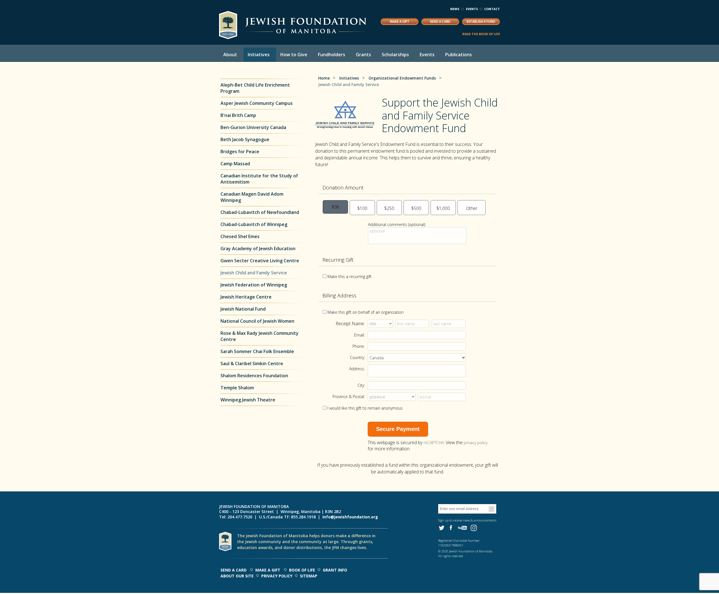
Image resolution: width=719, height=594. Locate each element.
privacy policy (476, 442)
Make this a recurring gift (349, 276)
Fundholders (331, 54)
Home (324, 78)
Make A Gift (267, 570)
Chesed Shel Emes (240, 236)
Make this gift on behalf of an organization (365, 312)
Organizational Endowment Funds (402, 78)
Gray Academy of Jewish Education (257, 248)
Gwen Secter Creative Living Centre (259, 261)
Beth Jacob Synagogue (245, 139)
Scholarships (395, 54)
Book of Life (302, 570)
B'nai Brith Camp (238, 115)
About (230, 54)
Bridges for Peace (239, 151)
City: (361, 385)
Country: (357, 357)
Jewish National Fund (243, 309)
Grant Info (335, 570)
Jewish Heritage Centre (246, 297)
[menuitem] (231, 55)
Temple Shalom (237, 388)
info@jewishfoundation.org (350, 517)
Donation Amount (342, 187)
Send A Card (233, 570)
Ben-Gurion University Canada (253, 127)
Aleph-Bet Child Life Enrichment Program (255, 88)
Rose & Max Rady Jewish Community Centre (259, 336)
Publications (458, 54)
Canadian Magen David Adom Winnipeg (251, 197)
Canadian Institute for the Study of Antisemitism (259, 179)
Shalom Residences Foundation (254, 375)
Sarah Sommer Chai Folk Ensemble (257, 351)
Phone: (358, 346)
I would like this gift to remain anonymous (365, 408)
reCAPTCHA (434, 442)
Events (472, 9)
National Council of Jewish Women (257, 321)
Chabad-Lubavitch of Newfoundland (259, 212)
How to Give (293, 54)
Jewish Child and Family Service (253, 273)
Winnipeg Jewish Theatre (247, 400)
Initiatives (259, 54)
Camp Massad (235, 164)
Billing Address (339, 295)
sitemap (308, 576)
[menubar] (352, 55)
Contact (492, 9)
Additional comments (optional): (397, 224)
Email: (359, 335)
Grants (363, 54)
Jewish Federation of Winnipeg (253, 285)
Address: (357, 368)
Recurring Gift (337, 259)
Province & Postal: (349, 396)
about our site (237, 576)
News (454, 9)
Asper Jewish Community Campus (256, 103)
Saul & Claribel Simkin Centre (251, 363)
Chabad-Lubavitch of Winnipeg (253, 224)
